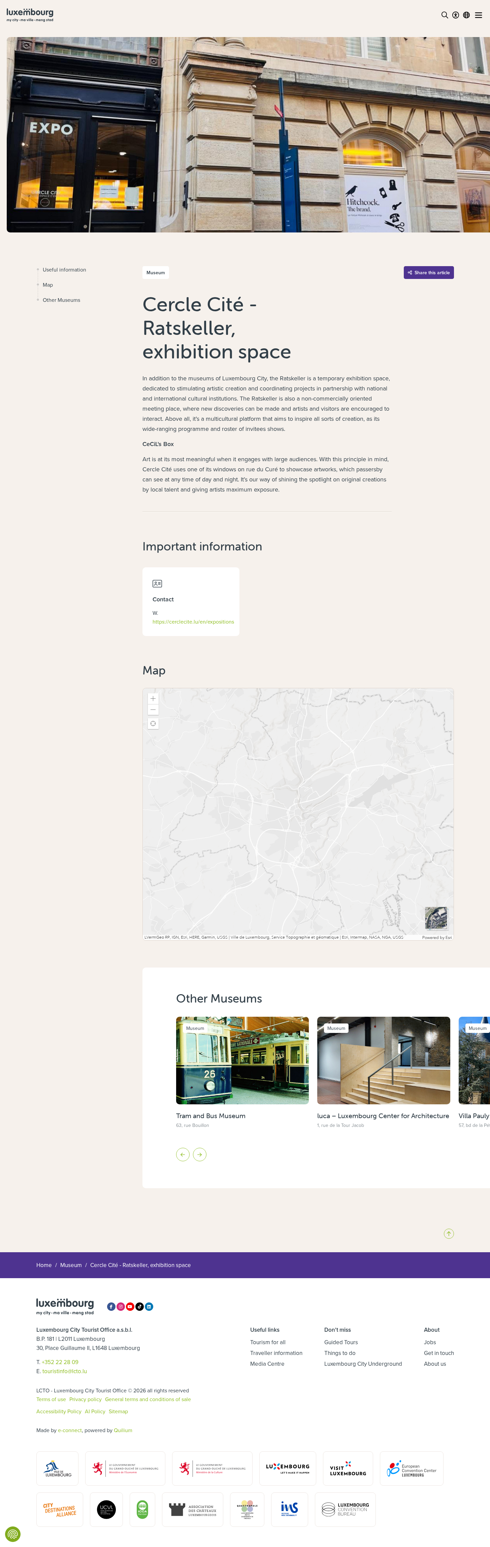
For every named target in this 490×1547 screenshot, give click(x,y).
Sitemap (118, 1411)
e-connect (70, 1430)
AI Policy (95, 1411)
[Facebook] (111, 1306)
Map (48, 284)
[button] (153, 698)
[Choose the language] (466, 15)
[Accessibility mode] (455, 15)
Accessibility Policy (58, 1411)
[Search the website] (445, 15)
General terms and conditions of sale (148, 1399)
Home (44, 1265)
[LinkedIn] (149, 1306)
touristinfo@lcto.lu (64, 1371)
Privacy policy (85, 1399)
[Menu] (478, 15)
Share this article (432, 272)
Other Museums (61, 299)
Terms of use (51, 1399)
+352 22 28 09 (60, 1362)
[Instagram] (121, 1306)
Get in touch (439, 1353)
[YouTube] (130, 1306)
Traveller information (276, 1353)
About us (435, 1364)
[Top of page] (449, 1234)
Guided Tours (341, 1342)
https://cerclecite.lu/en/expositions (193, 621)
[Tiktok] (139, 1306)
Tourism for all (268, 1342)
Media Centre (267, 1364)
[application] (298, 814)
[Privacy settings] (13, 1534)
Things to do (340, 1353)
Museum (71, 1265)
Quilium (123, 1430)
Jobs (430, 1342)
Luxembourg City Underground (363, 1364)
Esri (449, 937)
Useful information (64, 269)
